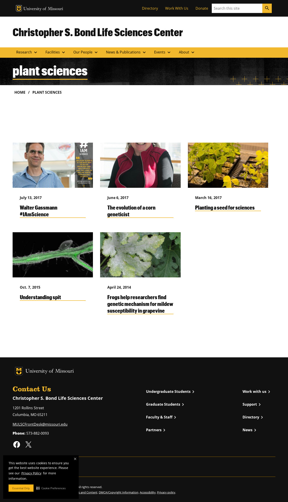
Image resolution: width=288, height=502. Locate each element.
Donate (202, 8)
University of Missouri (43, 9)
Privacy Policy (31, 473)
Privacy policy (166, 492)
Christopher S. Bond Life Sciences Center (98, 31)
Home (19, 92)
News (250, 430)
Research (27, 52)
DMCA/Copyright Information (118, 492)
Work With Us (176, 8)
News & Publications (126, 52)
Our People (86, 52)
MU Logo (19, 8)
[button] (51, 488)
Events (163, 52)
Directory (150, 8)
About (187, 52)
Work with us (257, 391)
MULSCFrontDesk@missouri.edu (40, 424)
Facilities (55, 52)
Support (252, 404)
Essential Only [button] (21, 488)
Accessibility (148, 492)
